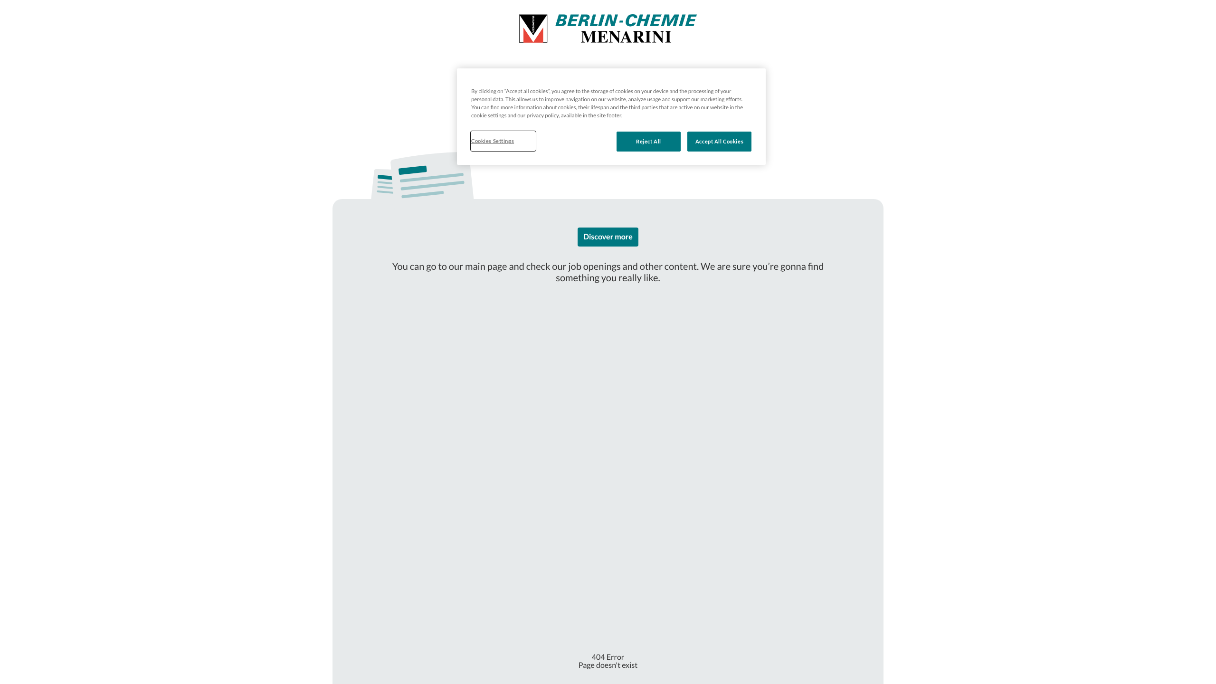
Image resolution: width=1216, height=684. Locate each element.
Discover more (608, 236)
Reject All (648, 141)
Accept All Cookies (719, 141)
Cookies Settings (492, 141)
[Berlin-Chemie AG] (608, 28)
